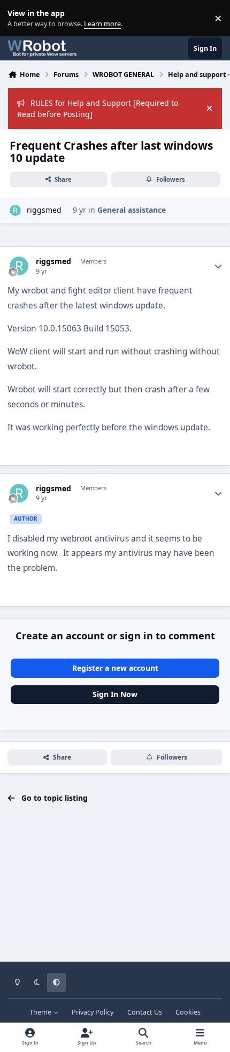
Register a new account (115, 668)
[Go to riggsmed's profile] (15, 210)
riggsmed (44, 210)
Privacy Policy (92, 1012)
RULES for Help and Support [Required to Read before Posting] (97, 108)
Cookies (188, 1012)
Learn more (20, 18)
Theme (41, 1012)
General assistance (131, 210)
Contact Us (144, 1012)
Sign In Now (115, 694)
